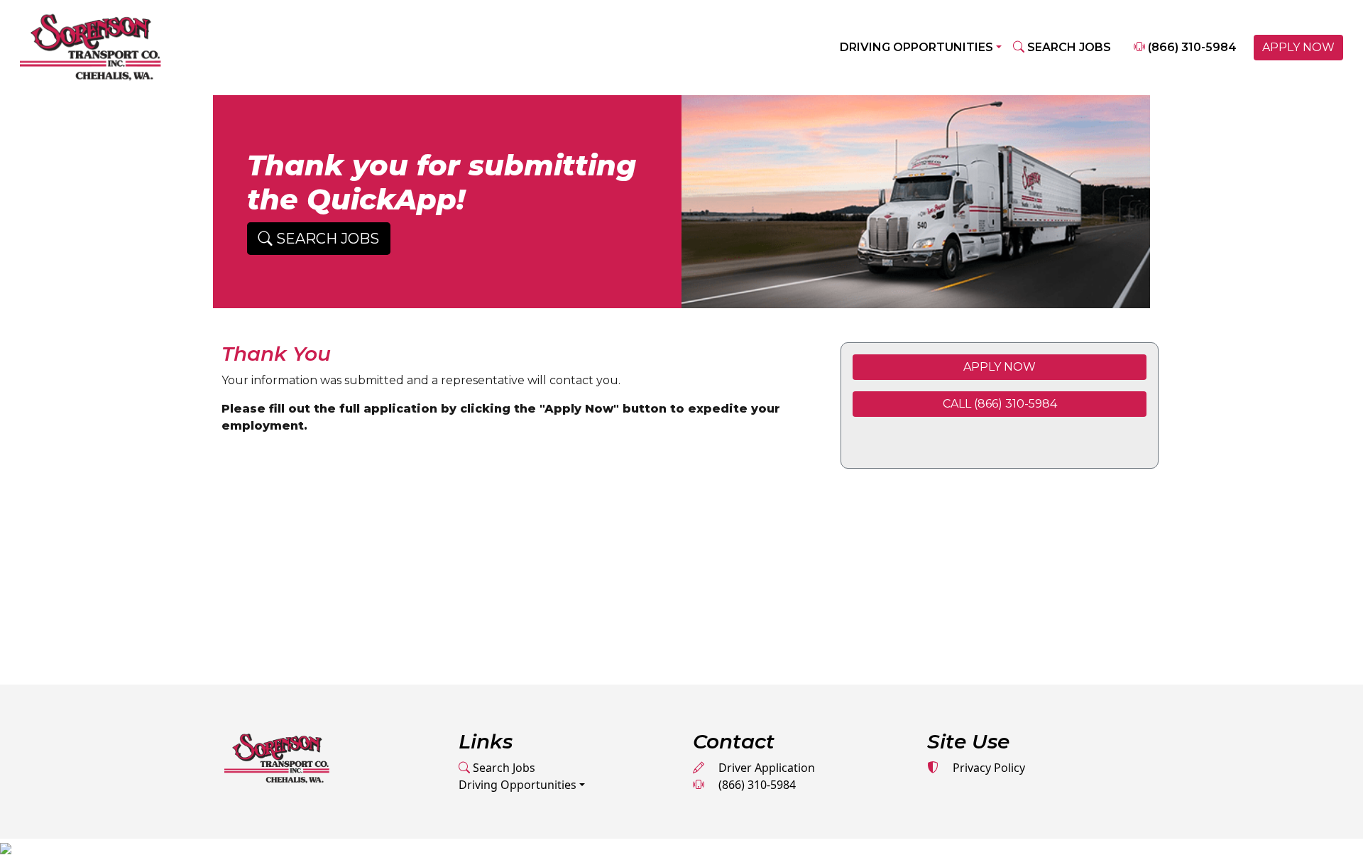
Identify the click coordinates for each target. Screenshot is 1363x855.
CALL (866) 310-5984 (1000, 403)
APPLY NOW (1298, 47)
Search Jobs (502, 767)
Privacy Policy (987, 767)
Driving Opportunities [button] (916, 47)
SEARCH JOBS (1067, 47)
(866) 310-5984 (1191, 47)
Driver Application (765, 767)
